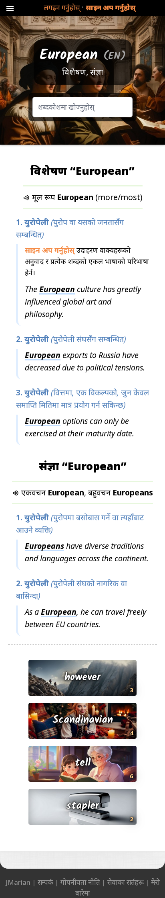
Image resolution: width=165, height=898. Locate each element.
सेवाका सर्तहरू (125, 882)
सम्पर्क (45, 882)
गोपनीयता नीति (80, 882)
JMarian (18, 882)
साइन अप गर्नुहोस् (110, 7)
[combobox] (82, 107)
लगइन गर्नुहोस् (62, 7)
